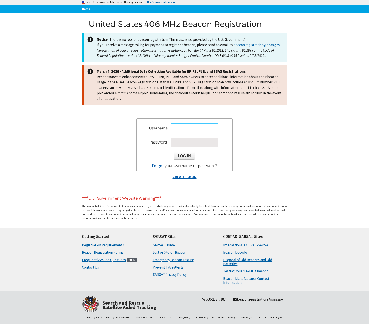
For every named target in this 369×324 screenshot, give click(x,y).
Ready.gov (247, 317)
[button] (184, 156)
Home (86, 9)
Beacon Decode (235, 252)
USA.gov (232, 317)
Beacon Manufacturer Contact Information (246, 280)
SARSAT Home (164, 245)
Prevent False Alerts (168, 267)
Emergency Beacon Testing (173, 259)
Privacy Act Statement (118, 317)
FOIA (162, 317)
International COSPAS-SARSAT (246, 245)
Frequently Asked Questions (104, 259)
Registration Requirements (103, 245)
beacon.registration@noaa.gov (256, 44)
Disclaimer (218, 317)
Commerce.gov (273, 317)
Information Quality (180, 317)
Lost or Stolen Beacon (169, 252)
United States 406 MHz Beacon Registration (175, 24)
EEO (259, 317)
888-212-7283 (216, 299)
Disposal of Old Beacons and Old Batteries (247, 261)
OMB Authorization (145, 317)
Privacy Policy (94, 317)
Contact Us (90, 267)
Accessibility (201, 317)
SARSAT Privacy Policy (170, 274)
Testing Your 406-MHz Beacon (245, 271)
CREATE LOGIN (185, 176)
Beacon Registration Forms (102, 252)
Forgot (158, 165)
